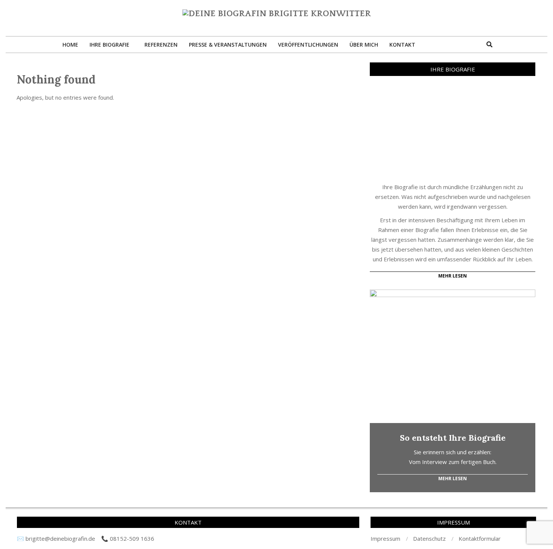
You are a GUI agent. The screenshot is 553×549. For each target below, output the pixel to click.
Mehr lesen (452, 478)
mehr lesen (452, 276)
